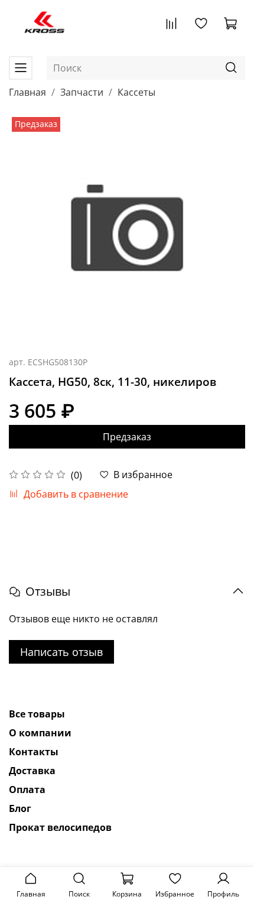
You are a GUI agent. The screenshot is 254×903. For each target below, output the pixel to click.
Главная (27, 92)
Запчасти (81, 92)
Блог (20, 808)
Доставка (32, 770)
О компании (40, 732)
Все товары (37, 713)
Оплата (27, 789)
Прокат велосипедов (60, 827)
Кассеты (136, 92)
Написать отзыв (61, 652)
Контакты (33, 751)
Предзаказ (127, 436)
